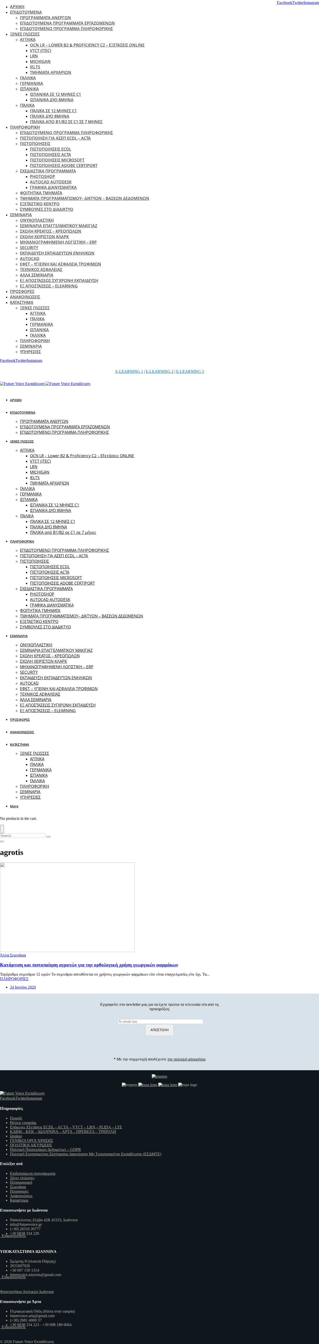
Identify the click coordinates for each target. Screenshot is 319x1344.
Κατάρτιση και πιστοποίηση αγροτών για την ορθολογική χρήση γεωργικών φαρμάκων (89, 964)
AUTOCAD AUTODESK (51, 182)
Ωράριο (16, 1136)
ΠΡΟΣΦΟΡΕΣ (22, 291)
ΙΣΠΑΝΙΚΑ (29, 89)
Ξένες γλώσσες (22, 1178)
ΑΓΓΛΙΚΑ (28, 39)
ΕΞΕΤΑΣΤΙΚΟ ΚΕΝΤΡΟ (40, 204)
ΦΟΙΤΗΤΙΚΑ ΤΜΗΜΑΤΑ (41, 193)
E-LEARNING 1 (129, 371)
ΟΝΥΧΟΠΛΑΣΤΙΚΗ (37, 220)
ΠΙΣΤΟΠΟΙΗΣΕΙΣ (35, 143)
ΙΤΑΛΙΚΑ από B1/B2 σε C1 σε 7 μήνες (66, 121)
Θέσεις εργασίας (23, 1122)
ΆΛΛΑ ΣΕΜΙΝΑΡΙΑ (36, 275)
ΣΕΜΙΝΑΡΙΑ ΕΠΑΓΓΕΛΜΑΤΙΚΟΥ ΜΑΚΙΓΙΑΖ (58, 225)
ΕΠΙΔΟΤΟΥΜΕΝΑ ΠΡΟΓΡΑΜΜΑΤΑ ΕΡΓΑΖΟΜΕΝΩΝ (67, 23)
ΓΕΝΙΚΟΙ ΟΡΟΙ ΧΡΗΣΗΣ (31, 1140)
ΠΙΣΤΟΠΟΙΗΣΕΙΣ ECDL (50, 149)
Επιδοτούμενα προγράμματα (32, 1173)
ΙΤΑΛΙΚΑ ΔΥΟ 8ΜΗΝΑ (49, 116)
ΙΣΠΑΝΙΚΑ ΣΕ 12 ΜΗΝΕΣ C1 (55, 94)
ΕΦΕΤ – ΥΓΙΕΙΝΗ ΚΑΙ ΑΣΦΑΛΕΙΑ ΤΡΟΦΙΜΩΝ (60, 264)
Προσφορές (19, 1191)
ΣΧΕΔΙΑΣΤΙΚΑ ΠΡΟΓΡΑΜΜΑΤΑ (48, 171)
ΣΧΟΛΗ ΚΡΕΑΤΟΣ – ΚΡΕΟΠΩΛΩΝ (50, 231)
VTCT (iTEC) (40, 50)
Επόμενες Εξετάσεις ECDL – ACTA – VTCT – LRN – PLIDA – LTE (66, 1127)
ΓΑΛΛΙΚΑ (28, 78)
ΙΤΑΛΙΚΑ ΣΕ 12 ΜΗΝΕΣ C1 (53, 110)
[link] (284, 2)
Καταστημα (19, 1200)
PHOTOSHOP (42, 176)
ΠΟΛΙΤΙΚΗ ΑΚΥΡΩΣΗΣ (31, 1145)
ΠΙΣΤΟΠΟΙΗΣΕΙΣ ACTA (50, 154)
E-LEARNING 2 (159, 371)
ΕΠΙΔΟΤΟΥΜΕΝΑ (26, 12)
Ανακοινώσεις (21, 1196)
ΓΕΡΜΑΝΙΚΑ (31, 83)
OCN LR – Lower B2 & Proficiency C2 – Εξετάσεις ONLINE (87, 45)
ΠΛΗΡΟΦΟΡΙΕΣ (14, 979)
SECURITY (29, 247)
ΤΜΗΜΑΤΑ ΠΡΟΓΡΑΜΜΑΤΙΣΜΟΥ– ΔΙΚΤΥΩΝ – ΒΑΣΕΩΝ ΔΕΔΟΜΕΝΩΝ (84, 198)
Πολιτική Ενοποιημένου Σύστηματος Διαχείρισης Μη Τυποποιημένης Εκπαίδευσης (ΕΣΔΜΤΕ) (85, 1154)
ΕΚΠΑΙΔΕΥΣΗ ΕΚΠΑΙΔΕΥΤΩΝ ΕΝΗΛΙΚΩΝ (57, 253)
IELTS (35, 67)
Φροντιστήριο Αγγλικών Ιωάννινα (27, 1291)
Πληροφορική (21, 1182)
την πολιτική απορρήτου (186, 1059)
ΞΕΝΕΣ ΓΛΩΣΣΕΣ (25, 34)
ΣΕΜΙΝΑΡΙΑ (21, 215)
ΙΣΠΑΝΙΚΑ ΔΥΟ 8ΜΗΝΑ (52, 100)
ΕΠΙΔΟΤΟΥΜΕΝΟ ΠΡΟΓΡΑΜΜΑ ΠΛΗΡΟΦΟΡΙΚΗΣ (66, 28)
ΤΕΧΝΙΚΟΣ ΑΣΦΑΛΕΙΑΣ (41, 269)
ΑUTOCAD (29, 258)
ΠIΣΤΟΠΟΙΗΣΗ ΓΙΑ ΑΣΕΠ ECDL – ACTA (55, 138)
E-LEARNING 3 (190, 371)
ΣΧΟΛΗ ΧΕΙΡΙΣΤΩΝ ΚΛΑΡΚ (44, 236)
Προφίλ (16, 1118)
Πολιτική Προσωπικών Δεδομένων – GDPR (45, 1149)
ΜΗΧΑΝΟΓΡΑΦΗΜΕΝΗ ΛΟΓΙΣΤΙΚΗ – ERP (58, 242)
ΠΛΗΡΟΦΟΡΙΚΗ (25, 127)
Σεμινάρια (18, 1187)
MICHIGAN (40, 61)
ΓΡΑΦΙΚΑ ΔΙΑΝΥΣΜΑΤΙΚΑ (53, 187)
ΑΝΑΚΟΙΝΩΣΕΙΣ (25, 297)
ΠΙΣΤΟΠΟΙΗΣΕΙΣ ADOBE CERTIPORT (63, 165)
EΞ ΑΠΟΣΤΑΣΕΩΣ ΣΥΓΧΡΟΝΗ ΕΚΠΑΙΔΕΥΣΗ (59, 280)
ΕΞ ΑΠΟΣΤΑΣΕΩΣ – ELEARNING (49, 286)
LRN (34, 56)
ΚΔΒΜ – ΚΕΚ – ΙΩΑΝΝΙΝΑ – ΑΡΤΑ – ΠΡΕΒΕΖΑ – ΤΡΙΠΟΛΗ (63, 1131)
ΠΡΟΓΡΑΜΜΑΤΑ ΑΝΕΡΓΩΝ (45, 17)
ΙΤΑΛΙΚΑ (27, 105)
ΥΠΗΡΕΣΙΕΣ (30, 351)
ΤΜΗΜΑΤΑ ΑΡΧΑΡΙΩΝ (50, 72)
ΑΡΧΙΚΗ (17, 6)
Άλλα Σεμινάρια (13, 955)
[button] (15, 806)
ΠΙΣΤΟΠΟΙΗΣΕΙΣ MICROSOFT (57, 160)
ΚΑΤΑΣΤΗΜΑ (21, 302)
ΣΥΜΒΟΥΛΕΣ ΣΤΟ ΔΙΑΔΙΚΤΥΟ (46, 209)
